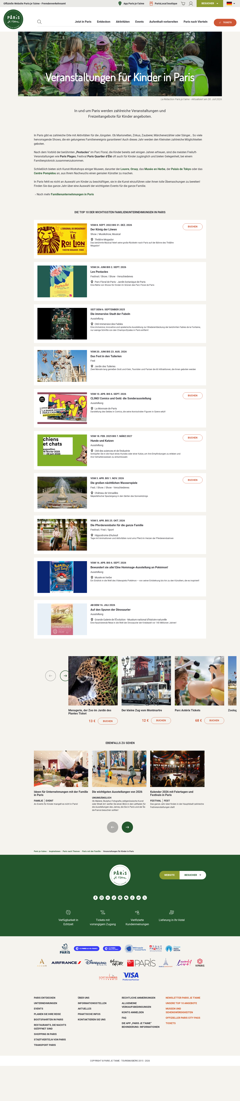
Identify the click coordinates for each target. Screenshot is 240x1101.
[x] (144, 898)
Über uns (83, 997)
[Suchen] (39, 22)
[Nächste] (65, 675)
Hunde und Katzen (102, 440)
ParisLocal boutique (166, 3)
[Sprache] (231, 3)
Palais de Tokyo (181, 169)
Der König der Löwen (103, 229)
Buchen (192, 226)
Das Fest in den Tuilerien (106, 356)
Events (38, 1008)
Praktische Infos (89, 1014)
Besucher (190, 875)
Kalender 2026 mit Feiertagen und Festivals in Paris (171, 793)
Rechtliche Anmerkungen (138, 997)
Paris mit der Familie (91, 851)
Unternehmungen (45, 1003)
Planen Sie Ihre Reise (47, 1014)
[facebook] (95, 898)
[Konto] (191, 3)
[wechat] (126, 898)
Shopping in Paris (45, 1034)
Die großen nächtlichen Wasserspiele (113, 483)
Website (169, 875)
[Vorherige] (50, 675)
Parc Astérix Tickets (187, 710)
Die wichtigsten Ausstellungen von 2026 (117, 791)
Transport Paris (45, 1045)
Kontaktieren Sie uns (92, 1019)
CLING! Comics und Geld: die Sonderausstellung (120, 398)
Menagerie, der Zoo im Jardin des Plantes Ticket (89, 712)
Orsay (134, 169)
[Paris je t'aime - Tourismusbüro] (13, 19)
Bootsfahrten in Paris (48, 1019)
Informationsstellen (92, 1003)
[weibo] (138, 898)
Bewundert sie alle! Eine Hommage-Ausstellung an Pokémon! (129, 567)
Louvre (125, 169)
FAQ (124, 1017)
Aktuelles (84, 1008)
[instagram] (101, 898)
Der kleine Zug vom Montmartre (142, 710)
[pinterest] (120, 898)
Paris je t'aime (40, 851)
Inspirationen (54, 851)
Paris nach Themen (71, 851)
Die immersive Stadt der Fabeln (110, 314)
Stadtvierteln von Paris (50, 1039)
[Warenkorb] (183, 3)
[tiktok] (114, 898)
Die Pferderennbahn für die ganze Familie (116, 525)
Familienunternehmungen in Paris (72, 194)
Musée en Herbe (154, 169)
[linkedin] (108, 898)
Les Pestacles (99, 271)
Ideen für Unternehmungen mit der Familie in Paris (61, 793)
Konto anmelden (133, 1012)
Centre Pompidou (45, 173)
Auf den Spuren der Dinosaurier (110, 609)
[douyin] (132, 898)
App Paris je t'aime (134, 3)
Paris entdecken (44, 997)
